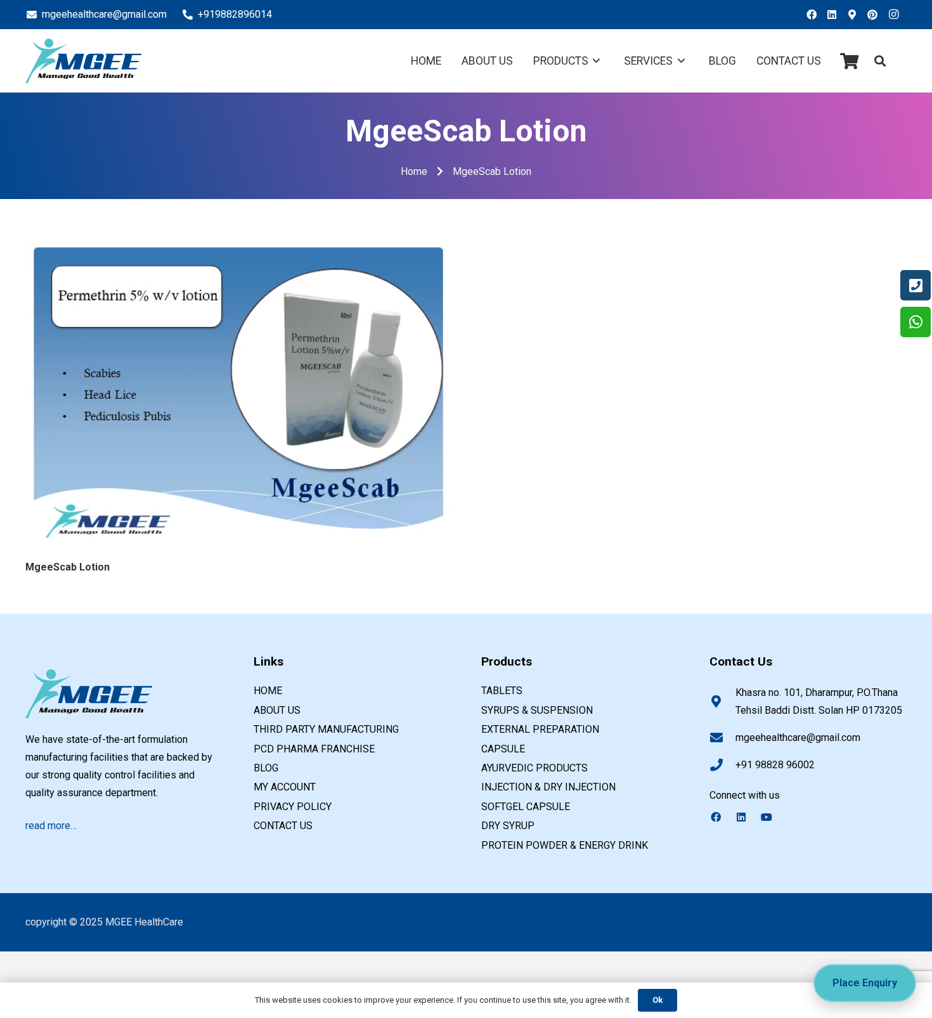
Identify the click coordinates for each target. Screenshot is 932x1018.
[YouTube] (773, 817)
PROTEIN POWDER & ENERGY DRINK (564, 845)
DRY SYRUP (507, 826)
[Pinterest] (876, 14)
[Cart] (849, 61)
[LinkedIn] (835, 14)
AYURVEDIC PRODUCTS (534, 768)
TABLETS (501, 691)
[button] (880, 61)
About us (277, 710)
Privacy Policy (293, 807)
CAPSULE (503, 749)
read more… (51, 826)
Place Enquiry (864, 983)
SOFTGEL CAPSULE (525, 807)
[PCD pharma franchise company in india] (83, 61)
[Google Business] (856, 14)
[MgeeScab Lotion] (238, 248)
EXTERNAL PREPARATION (540, 729)
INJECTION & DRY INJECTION (548, 787)
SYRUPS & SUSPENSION (537, 710)
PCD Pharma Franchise (314, 749)
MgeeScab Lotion (67, 567)
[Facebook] (815, 14)
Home (268, 691)
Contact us (283, 826)
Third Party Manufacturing (326, 729)
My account (285, 787)
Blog (266, 768)
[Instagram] (896, 14)
